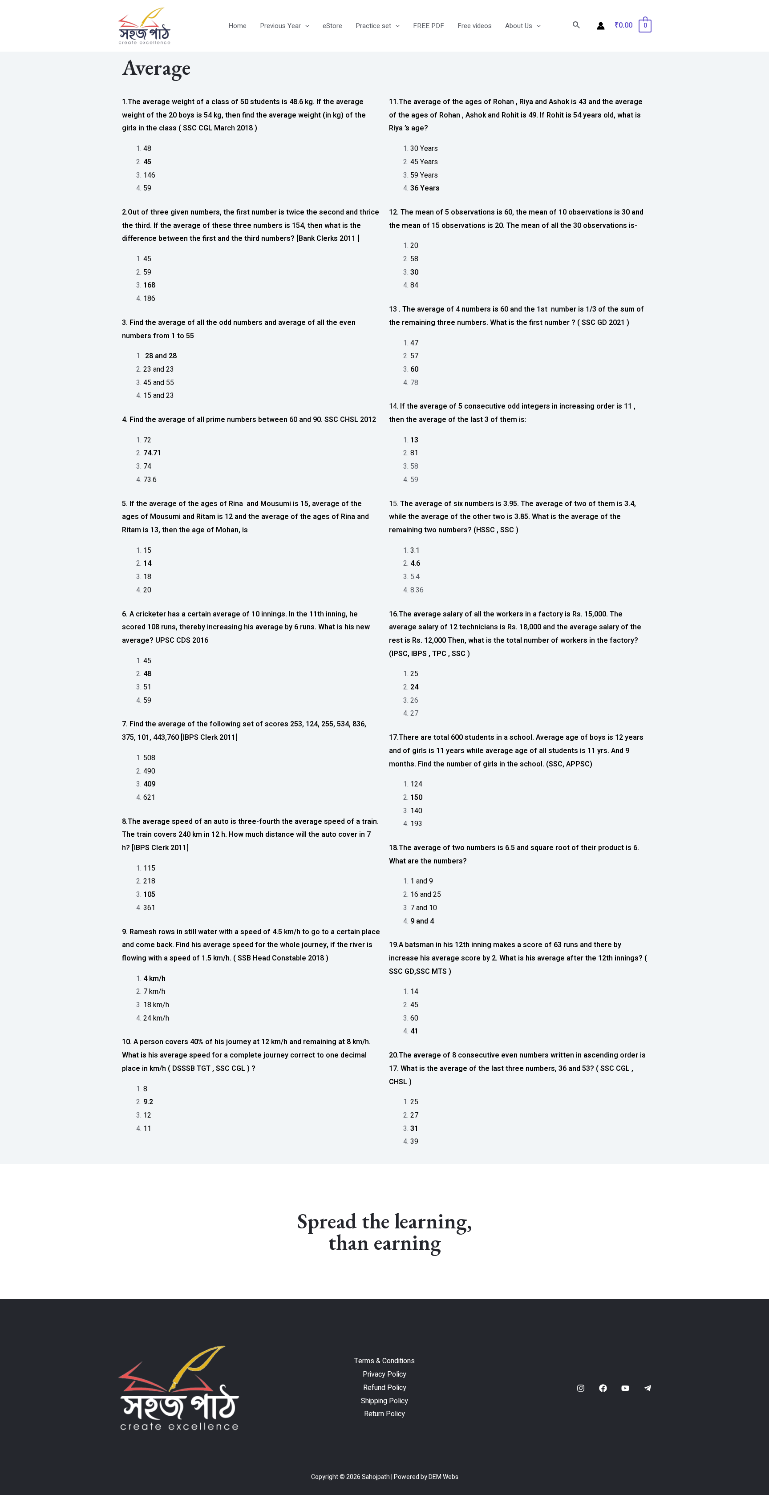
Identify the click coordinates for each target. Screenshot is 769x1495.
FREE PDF (428, 26)
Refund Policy (384, 1387)
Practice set (373, 26)
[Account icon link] (601, 26)
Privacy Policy (384, 1374)
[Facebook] (603, 1388)
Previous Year (280, 26)
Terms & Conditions (384, 1361)
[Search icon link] (577, 26)
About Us (518, 26)
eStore (332, 26)
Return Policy (384, 1414)
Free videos (474, 26)
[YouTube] (625, 1388)
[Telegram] (648, 1388)
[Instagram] (581, 1388)
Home (237, 26)
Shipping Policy (384, 1401)
